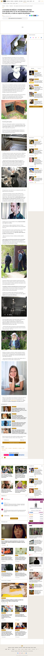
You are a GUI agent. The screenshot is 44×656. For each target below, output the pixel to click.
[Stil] (2, 1)
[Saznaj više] (42, 526)
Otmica (6, 448)
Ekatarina (20, 448)
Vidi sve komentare (14, 518)
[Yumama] (33, 649)
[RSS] (38, 38)
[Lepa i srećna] (22, 649)
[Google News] (41, 38)
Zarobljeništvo (15, 448)
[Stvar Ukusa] (37, 649)
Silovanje (9, 448)
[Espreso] (13, 649)
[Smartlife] (26, 649)
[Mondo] (9, 649)
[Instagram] (33, 38)
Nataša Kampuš (14, 400)
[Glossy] (19, 649)
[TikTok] (36, 38)
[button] (27, 15)
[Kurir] (6, 649)
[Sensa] (29, 649)
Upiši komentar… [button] (6, 515)
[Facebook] (30, 38)
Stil (2, 15)
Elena (23, 448)
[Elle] (16, 649)
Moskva (3, 448)
